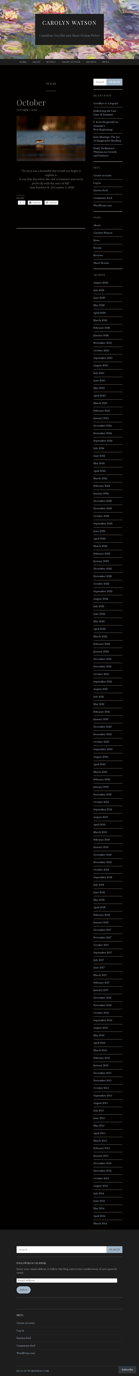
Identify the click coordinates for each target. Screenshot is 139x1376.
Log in (97, 183)
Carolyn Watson (69, 22)
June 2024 (99, 455)
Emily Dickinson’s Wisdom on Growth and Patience (105, 152)
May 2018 (98, 900)
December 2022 (102, 568)
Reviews (91, 62)
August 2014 (100, 1185)
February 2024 (101, 486)
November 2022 (102, 576)
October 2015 (101, 1088)
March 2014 (100, 1223)
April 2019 (99, 824)
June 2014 (99, 1201)
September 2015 (102, 1095)
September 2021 (102, 681)
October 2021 (101, 674)
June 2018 (99, 892)
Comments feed (102, 198)
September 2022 (102, 591)
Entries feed (100, 190)
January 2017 (100, 990)
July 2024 (98, 448)
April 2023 (99, 538)
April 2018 (99, 907)
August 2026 (100, 282)
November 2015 (102, 1080)
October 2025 (101, 350)
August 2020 (100, 757)
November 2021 (102, 666)
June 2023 (99, 531)
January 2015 (100, 1155)
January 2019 (100, 847)
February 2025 (101, 410)
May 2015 (98, 1125)
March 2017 (100, 975)
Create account (102, 175)
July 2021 (98, 696)
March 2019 (100, 832)
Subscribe (127, 1369)
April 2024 (99, 471)
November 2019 (102, 794)
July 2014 (98, 1193)
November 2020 (102, 734)
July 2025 (98, 373)
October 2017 (101, 945)
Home (23, 62)
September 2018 (102, 877)
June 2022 (99, 614)
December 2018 (102, 854)
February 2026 (101, 327)
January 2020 (101, 787)
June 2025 (99, 380)
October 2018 (101, 869)
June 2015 (99, 1118)
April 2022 (99, 629)
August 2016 (100, 1027)
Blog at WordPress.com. (33, 1371)
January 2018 (100, 922)
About (36, 62)
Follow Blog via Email (31, 1263)
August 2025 (100, 365)
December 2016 (102, 997)
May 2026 (99, 305)
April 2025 (99, 395)
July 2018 (98, 884)
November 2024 (102, 433)
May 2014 (98, 1208)
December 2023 (102, 501)
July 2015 (98, 1110)
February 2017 (101, 982)
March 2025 (100, 403)
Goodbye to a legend (105, 103)
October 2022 (101, 583)
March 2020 (100, 772)
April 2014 (99, 1216)
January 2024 (101, 493)
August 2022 (100, 598)
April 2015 (99, 1133)
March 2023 (100, 546)
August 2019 (100, 817)
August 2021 (100, 689)
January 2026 (101, 335)
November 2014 (102, 1170)
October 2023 (101, 516)
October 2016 (101, 1012)
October (31, 102)
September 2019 (102, 809)
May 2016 (98, 1035)
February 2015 (101, 1148)
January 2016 (100, 1065)
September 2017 (102, 952)
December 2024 (102, 425)
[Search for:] (69, 1249)
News (105, 62)
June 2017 (99, 967)
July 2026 (98, 290)
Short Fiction (71, 62)
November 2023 (102, 508)
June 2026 (99, 297)
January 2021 (100, 719)
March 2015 (100, 1140)
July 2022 (98, 606)
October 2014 (101, 1178)
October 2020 (101, 741)
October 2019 (101, 802)
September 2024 (102, 440)
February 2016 (101, 1058)
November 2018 (102, 862)
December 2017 (102, 930)
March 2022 (100, 636)
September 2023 (102, 523)
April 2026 (99, 313)
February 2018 (101, 915)
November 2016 (102, 1005)
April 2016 (99, 1043)
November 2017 (102, 937)
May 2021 (98, 704)
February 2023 (101, 553)
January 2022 (101, 651)
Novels (51, 62)
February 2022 (101, 644)
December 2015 (102, 1073)
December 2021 (102, 659)
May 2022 (99, 621)
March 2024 (100, 478)
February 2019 (101, 839)
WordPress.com (102, 205)
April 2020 (99, 764)
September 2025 (102, 358)
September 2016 (102, 1020)
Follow (23, 1289)
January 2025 (101, 418)
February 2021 (101, 711)
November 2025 (102, 343)
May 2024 (99, 463)
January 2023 (101, 561)
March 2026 (100, 320)
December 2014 (102, 1163)
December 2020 (102, 726)
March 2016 (100, 1050)
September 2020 (103, 749)
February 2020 (101, 779)
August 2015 (100, 1103)
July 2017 (98, 960)
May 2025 (99, 388)
